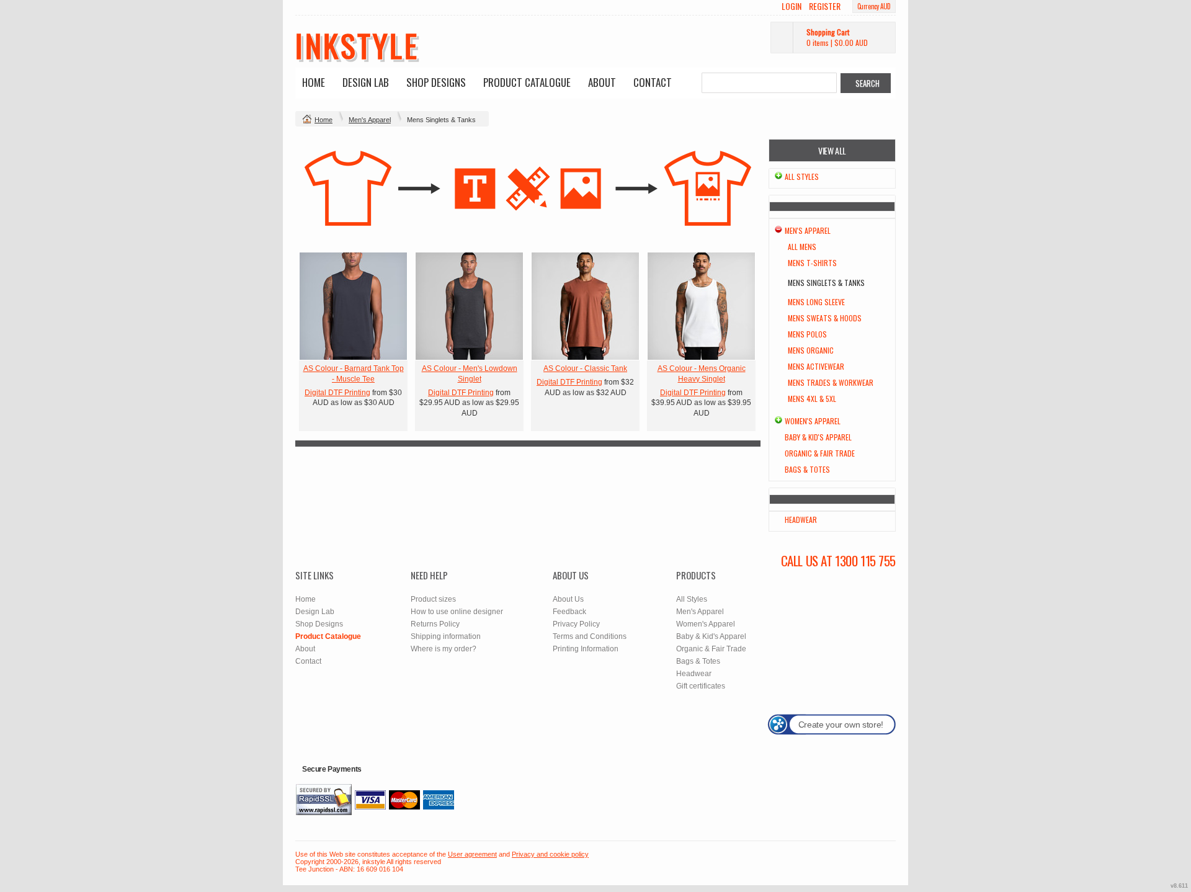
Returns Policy (435, 624)
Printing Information (585, 648)
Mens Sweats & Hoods (825, 318)
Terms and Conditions (590, 636)
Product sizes (433, 599)
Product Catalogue (527, 82)
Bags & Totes (807, 469)
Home (313, 82)
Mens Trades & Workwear (830, 382)
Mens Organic (811, 350)
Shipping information (446, 636)
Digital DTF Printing (337, 392)
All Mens (802, 246)
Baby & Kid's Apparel (818, 437)
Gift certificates (700, 686)
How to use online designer (457, 611)
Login (791, 6)
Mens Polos (807, 334)
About (602, 82)
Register (825, 6)
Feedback (569, 611)
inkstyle (357, 45)
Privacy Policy (576, 624)
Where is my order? (443, 648)
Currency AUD (874, 6)
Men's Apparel (370, 119)
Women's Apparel (813, 421)
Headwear (801, 519)
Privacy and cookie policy (550, 854)
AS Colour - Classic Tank (585, 368)
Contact (652, 82)
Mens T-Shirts (812, 262)
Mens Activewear (816, 366)
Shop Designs (436, 82)
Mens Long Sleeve (816, 302)
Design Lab (365, 82)
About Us (568, 599)
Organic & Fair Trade (820, 453)
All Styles (802, 176)
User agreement (472, 854)
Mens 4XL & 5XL (812, 398)
